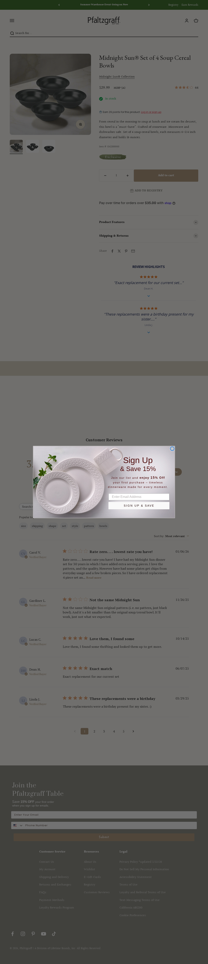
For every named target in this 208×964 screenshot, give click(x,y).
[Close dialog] (172, 449)
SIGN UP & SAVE (139, 505)
